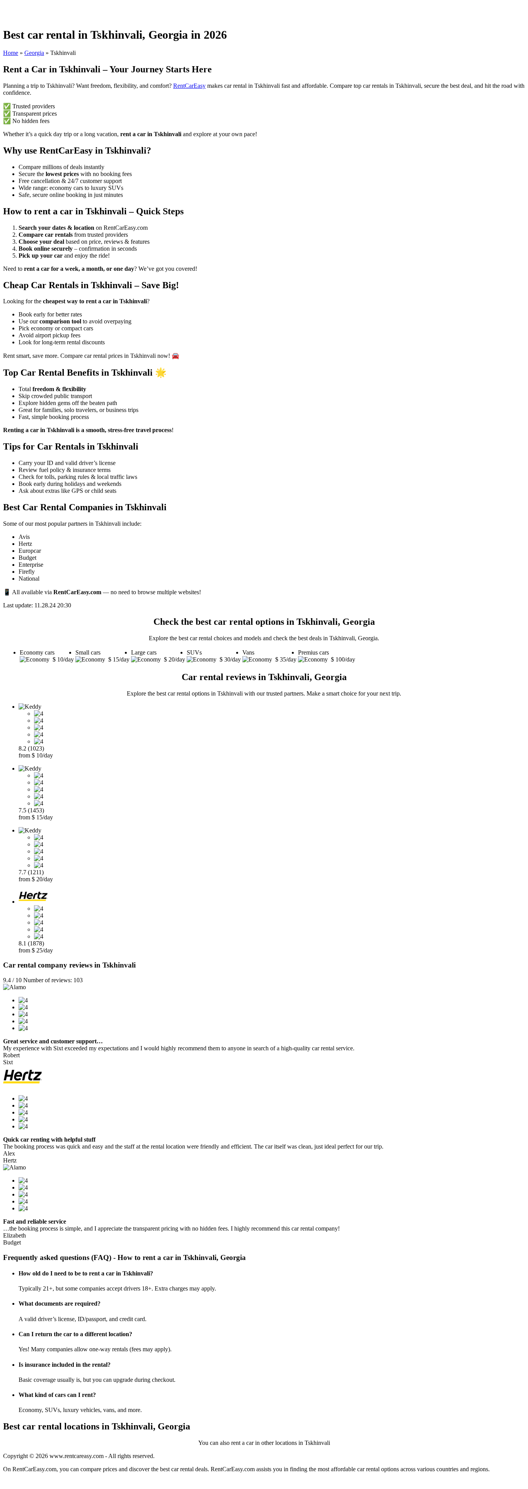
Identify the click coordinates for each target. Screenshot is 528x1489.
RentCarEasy (189, 85)
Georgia (34, 53)
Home (10, 53)
